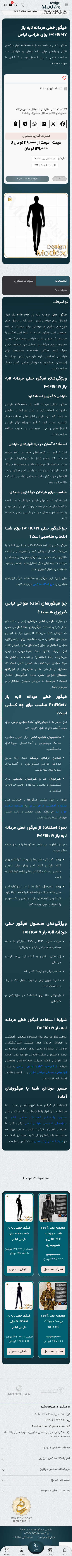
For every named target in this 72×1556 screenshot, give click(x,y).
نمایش (62, 158)
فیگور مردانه (23, 109)
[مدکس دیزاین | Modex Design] (51, 5)
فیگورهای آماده (31, 113)
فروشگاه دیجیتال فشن (48, 1141)
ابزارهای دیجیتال (50, 11)
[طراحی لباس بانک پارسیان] (19, 1390)
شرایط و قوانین (46, 1537)
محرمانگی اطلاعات (23, 1537)
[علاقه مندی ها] (64, 79)
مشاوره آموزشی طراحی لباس (48, 805)
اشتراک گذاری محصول (36, 136)
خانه (65, 11)
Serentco (25, 1530)
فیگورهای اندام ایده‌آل (54, 113)
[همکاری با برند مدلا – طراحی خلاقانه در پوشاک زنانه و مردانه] (53, 1390)
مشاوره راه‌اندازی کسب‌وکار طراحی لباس (38, 1117)
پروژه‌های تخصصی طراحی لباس (46, 1123)
